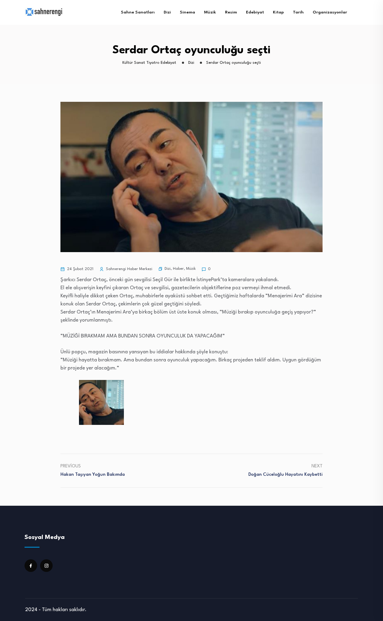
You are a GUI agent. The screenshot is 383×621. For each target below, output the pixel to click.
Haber (178, 269)
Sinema (187, 12)
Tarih (298, 12)
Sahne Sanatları (138, 12)
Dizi (167, 12)
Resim (231, 12)
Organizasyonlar (330, 12)
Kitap (278, 12)
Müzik (210, 12)
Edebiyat (255, 12)
